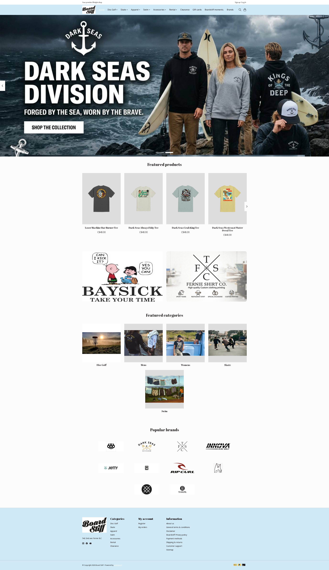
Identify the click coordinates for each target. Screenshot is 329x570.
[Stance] (147, 490)
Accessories (115, 538)
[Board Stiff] (88, 10)
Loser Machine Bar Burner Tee (101, 227)
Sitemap (169, 549)
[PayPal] (235, 565)
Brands (230, 9)
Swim (164, 411)
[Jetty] (111, 468)
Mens (143, 364)
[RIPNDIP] (218, 468)
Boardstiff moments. (214, 9)
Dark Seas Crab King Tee (185, 227)
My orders (142, 527)
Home (101, 9)
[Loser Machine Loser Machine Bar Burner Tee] (101, 198)
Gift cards (197, 9)
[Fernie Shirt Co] (182, 447)
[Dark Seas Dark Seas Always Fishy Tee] (143, 198)
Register (141, 523)
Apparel (113, 531)
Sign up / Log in (240, 2)
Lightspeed (118, 565)
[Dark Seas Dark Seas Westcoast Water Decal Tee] (227, 198)
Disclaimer (170, 531)
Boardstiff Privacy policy (176, 534)
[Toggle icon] (240, 9)
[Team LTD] (182, 490)
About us (170, 523)
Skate (227, 364)
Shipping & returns (174, 542)
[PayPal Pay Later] (239, 565)
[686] (111, 447)
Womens (185, 364)
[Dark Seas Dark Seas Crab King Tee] (185, 198)
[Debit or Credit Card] (243, 565)
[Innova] (218, 447)
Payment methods (174, 538)
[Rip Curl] (182, 468)
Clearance (185, 9)
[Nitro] (147, 468)
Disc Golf (101, 364)
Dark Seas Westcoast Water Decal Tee (227, 229)
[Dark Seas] (147, 447)
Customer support (174, 546)
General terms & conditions (178, 527)
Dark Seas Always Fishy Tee (143, 227)
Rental (113, 542)
